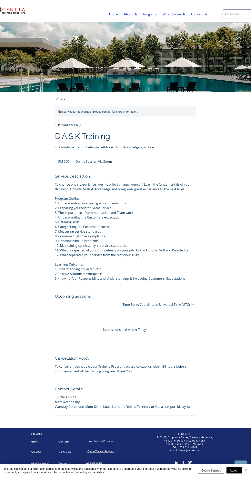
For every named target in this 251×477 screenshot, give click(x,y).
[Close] (246, 470)
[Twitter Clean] (190, 462)
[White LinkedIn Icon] (177, 462)
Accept (234, 470)
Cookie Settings (211, 470)
